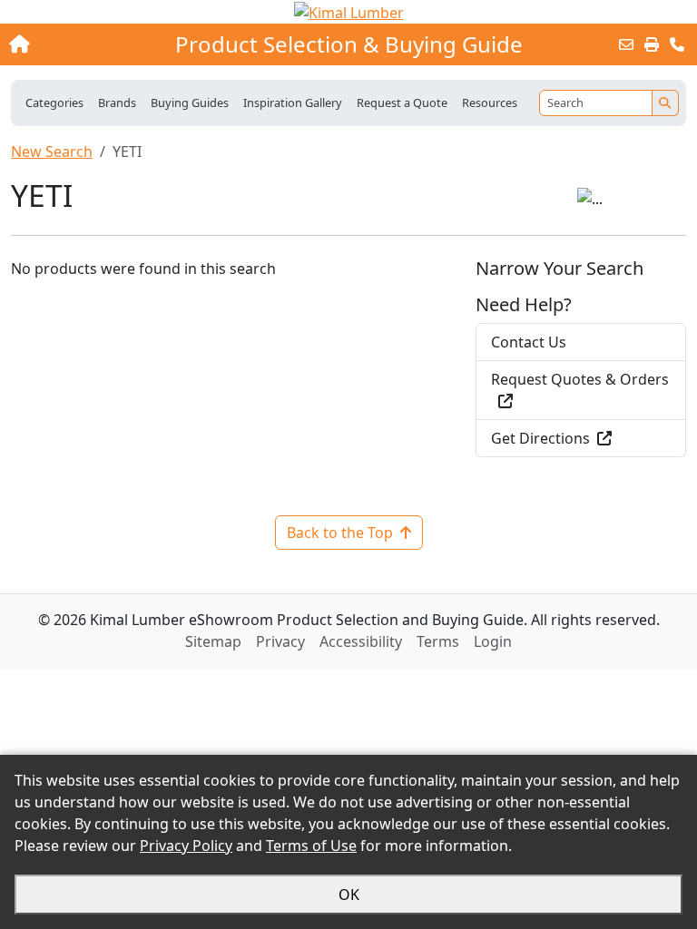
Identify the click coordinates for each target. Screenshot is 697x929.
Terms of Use (311, 846)
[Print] (651, 44)
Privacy (280, 641)
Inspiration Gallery (292, 102)
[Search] (665, 103)
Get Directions (540, 438)
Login (493, 641)
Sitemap (213, 641)
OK (349, 895)
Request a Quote (402, 102)
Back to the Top (340, 533)
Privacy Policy (186, 846)
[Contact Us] (677, 44)
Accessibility (360, 641)
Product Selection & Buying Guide (349, 44)
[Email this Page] (626, 44)
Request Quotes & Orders (580, 379)
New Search (52, 151)
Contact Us (528, 342)
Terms (438, 641)
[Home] (75, 44)
